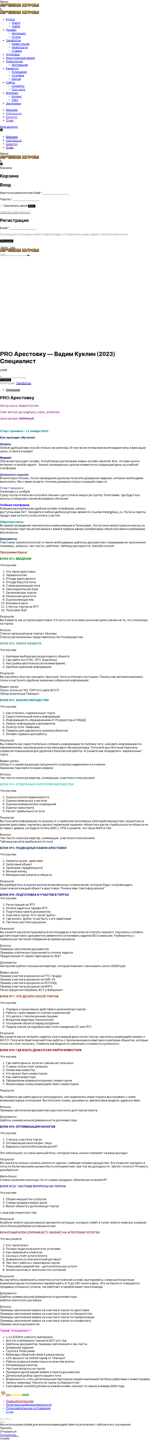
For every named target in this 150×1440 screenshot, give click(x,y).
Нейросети (20, 47)
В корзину (5, 380)
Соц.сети (18, 89)
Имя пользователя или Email (21, 192)
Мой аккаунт (9, 126)
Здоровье (13, 54)
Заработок (13, 40)
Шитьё (16, 78)
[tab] (78, 389)
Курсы (10, 19)
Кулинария (19, 71)
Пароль (6, 199)
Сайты (10, 82)
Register (4, 247)
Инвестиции (20, 43)
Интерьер (19, 33)
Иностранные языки (20, 57)
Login (12, 247)
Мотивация (20, 64)
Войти (31, 206)
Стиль (16, 36)
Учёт (15, 100)
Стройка (18, 75)
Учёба (16, 26)
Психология (14, 61)
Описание (13, 389)
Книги (16, 22)
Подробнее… (9, 1435)
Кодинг (17, 96)
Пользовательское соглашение (28, 1408)
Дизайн (11, 29)
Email (4, 228)
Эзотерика (13, 103)
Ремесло (12, 68)
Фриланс (12, 93)
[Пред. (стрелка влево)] (1, 1422)
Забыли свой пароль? (15, 212)
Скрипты (18, 85)
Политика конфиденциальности (29, 1404)
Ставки (17, 50)
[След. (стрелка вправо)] (4, 1422)
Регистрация (6, 241)
